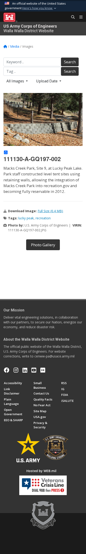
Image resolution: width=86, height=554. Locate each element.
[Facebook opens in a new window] (6, 370)
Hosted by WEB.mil (41, 471)
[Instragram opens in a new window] (16, 370)
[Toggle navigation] (79, 17)
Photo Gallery (43, 244)
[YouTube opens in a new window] (33, 370)
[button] (39, 8)
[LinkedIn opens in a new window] (24, 370)
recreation (43, 218)
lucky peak (26, 218)
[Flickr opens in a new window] (42, 370)
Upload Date (47, 81)
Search (70, 61)
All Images (15, 81)
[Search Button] (71, 17)
